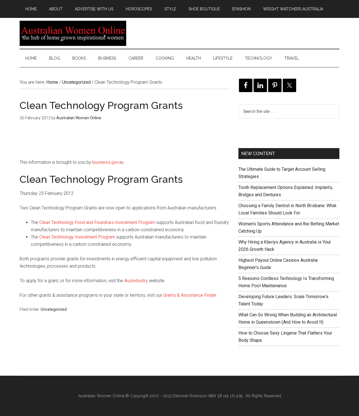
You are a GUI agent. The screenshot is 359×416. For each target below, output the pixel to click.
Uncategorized (54, 309)
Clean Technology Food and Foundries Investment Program (97, 222)
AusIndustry (136, 280)
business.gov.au (108, 162)
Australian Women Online (73, 33)
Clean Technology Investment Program (77, 237)
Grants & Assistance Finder (190, 295)
